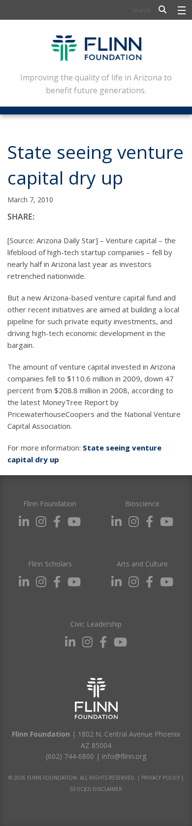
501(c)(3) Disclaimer (96, 789)
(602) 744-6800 (70, 756)
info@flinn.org (124, 756)
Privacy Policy (160, 777)
